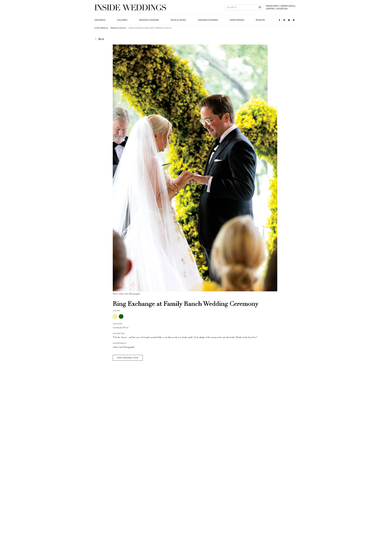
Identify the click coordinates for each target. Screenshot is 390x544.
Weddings (99, 20)
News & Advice (178, 20)
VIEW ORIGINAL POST (128, 358)
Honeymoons (237, 20)
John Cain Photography (124, 347)
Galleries (122, 20)
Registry (260, 20)
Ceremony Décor (120, 328)
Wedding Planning (208, 20)
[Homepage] (130, 7)
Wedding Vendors (149, 20)
